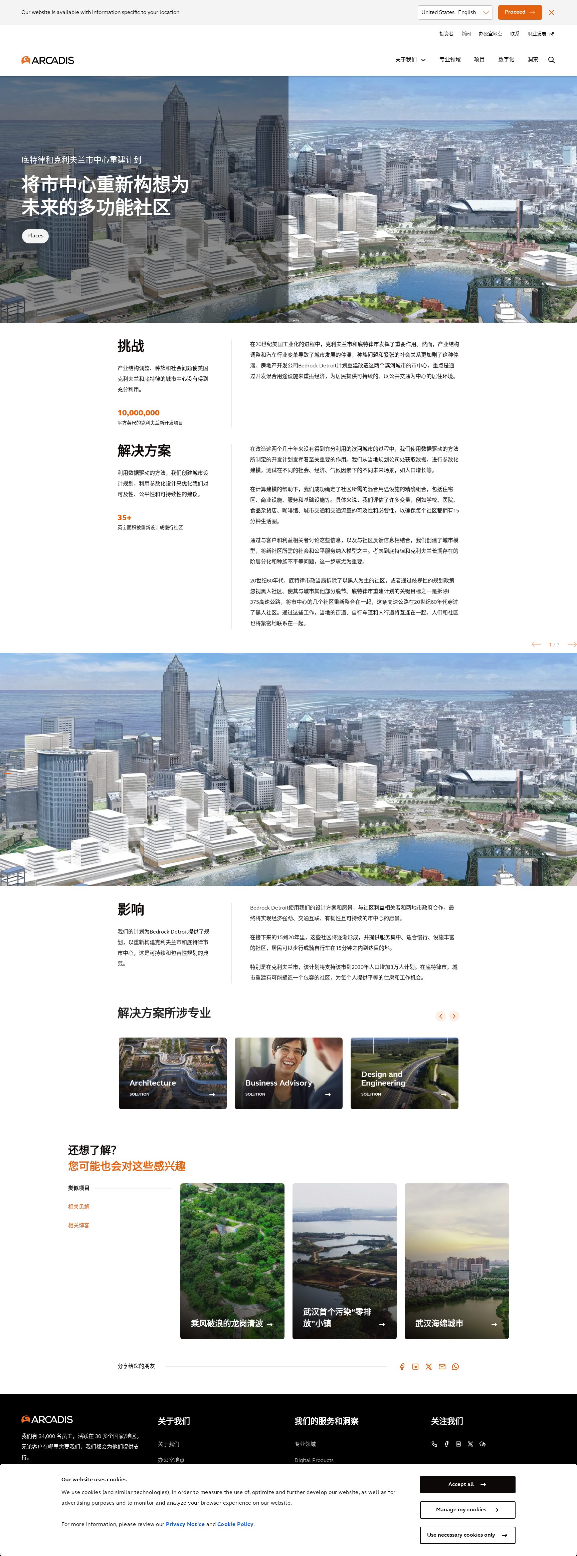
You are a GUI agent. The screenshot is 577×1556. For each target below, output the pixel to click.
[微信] (482, 1444)
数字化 (506, 60)
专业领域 (450, 60)
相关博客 (78, 1226)
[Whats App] (455, 1367)
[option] (288, 769)
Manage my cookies (461, 1510)
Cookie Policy (235, 1524)
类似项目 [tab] (78, 1188)
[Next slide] (454, 1016)
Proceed (515, 12)
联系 (515, 34)
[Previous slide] (440, 1016)
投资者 (446, 34)
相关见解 (78, 1207)
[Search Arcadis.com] (552, 60)
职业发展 (537, 34)
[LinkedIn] (415, 1367)
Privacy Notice (185, 1524)
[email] (442, 1367)
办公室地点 (490, 34)
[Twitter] (429, 1367)
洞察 (533, 60)
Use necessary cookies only (461, 1535)
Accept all (461, 1484)
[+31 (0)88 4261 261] (434, 1444)
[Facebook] (402, 1367)
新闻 (466, 34)
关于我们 (406, 60)
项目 (479, 60)
